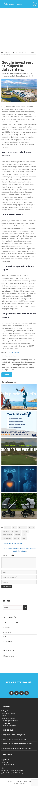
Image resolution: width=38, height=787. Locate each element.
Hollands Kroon (7, 535)
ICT (24, 535)
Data (14, 528)
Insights (16, 538)
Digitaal (31, 528)
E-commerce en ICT (11, 623)
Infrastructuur (7, 538)
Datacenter (22, 528)
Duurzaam (6, 531)
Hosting (17, 535)
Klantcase (8, 628)
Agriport (7, 528)
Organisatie (8, 641)
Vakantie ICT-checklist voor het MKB (14, 739)
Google (25, 531)
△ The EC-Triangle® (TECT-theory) (12, 773)
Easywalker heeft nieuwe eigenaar (14, 735)
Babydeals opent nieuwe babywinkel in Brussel (18, 748)
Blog (2, 768)
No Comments (20, 53)
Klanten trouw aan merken (12, 544)
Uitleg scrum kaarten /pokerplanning (12, 770)
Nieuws (8, 55)
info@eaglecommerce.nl (10, 720)
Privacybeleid (16, 781)
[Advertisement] (19, 28)
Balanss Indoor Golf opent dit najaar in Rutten (17, 744)
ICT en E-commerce (7, 764)
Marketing (8, 632)
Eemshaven (15, 531)
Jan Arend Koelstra (13, 352)
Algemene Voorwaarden (23, 782)
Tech (23, 538)
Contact (3, 716)
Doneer (6, 375)
